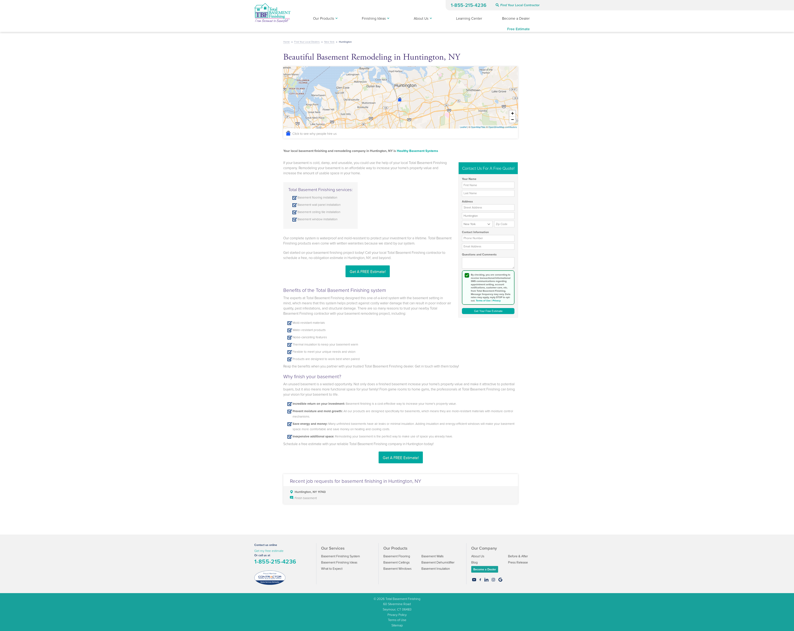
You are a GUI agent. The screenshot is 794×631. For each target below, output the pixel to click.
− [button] (512, 119)
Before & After (518, 556)
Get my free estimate (268, 550)
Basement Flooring (396, 556)
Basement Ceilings (396, 562)
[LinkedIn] (486, 579)
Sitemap (397, 625)
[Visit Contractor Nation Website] (269, 577)
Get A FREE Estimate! (368, 271)
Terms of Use (483, 300)
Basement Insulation (435, 568)
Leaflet (463, 127)
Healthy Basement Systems (417, 150)
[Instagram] (493, 579)
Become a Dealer (484, 569)
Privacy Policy (397, 614)
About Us (477, 556)
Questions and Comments (479, 254)
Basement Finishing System (340, 556)
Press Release (518, 562)
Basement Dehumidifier (437, 562)
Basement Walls (432, 556)
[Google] (500, 579)
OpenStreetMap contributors (502, 127)
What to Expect (331, 568)
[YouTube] (474, 579)
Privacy (497, 300)
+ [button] (512, 113)
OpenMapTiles (478, 127)
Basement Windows (397, 568)
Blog (474, 562)
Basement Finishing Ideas (339, 562)
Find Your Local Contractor (520, 5)
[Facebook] (480, 579)
